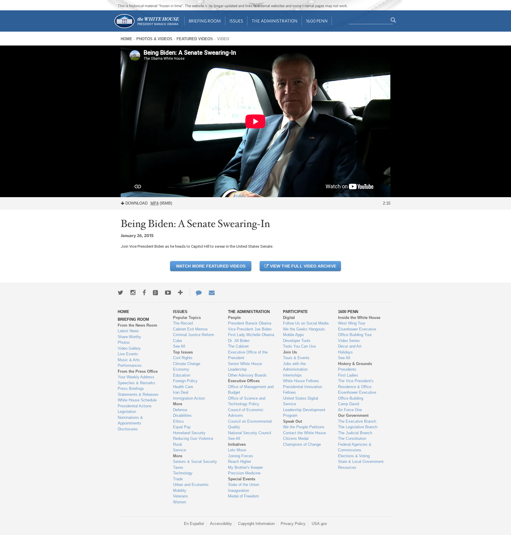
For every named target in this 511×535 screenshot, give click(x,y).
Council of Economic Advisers (245, 413)
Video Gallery (129, 348)
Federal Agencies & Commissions (354, 447)
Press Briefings (131, 388)
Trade (178, 479)
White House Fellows (301, 381)
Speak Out (292, 421)
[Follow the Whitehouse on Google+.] (155, 292)
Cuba (177, 340)
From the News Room (137, 325)
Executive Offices (244, 381)
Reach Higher (239, 461)
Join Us (290, 352)
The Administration (274, 20)
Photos (124, 342)
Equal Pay (182, 427)
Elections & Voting (354, 456)
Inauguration (238, 490)
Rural (177, 444)
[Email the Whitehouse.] (212, 292)
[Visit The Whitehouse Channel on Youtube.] (168, 292)
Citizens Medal (295, 438)
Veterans (180, 496)
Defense (180, 410)
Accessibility (221, 523)
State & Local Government (361, 461)
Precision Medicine (244, 473)
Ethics (178, 421)
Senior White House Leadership (245, 366)
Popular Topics (187, 317)
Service (179, 450)
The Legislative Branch (357, 427)
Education (181, 375)
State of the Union (243, 484)
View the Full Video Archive (302, 266)
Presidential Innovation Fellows (302, 390)
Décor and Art (349, 346)
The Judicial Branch (355, 433)
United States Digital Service (300, 401)
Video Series (349, 340)
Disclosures (128, 429)
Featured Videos (195, 39)
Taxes (178, 467)
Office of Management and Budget (251, 390)
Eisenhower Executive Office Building (357, 395)
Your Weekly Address (136, 377)
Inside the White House (359, 317)
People (234, 317)
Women (179, 502)
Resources (347, 467)
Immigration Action (189, 398)
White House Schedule (137, 400)
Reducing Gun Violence (193, 438)
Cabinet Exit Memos (190, 329)
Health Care (183, 387)
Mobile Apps (293, 335)
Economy (181, 369)
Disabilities (182, 415)
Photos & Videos (154, 39)
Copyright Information (256, 523)
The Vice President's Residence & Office (355, 384)
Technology (183, 473)
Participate (295, 311)
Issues (236, 20)
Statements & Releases (138, 394)
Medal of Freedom (243, 496)
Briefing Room (205, 20)
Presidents (347, 369)
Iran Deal (180, 392)
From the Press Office (138, 371)
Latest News (128, 331)
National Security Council (249, 433)
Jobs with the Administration (295, 366)
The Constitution (352, 438)
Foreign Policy (185, 381)
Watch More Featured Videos (210, 266)
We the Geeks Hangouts (304, 329)
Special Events (241, 479)
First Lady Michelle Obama (251, 335)
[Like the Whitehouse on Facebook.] (144, 292)
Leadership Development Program (304, 413)
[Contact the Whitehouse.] (196, 292)
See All (179, 346)
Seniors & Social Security (195, 461)
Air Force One (350, 410)
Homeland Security (189, 433)
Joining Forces (240, 456)
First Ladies (348, 375)
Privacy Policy (293, 523)
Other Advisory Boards (247, 375)
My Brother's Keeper (245, 467)
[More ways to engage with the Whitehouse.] (180, 292)
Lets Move (237, 450)
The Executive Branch (357, 421)
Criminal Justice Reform (193, 335)
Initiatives (237, 444)
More (177, 404)
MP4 (155, 203)
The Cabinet (238, 346)
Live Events (128, 354)
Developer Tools (297, 340)
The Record (183, 323)
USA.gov (319, 523)
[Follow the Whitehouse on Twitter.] (120, 292)
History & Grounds (355, 363)
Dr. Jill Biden (239, 340)
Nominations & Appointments (130, 420)
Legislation (127, 411)
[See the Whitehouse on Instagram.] (132, 292)
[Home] (146, 27)
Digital (289, 317)
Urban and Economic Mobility (191, 487)
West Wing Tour (351, 323)
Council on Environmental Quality (250, 424)
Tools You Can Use (299, 346)
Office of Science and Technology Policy (246, 401)
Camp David (348, 404)
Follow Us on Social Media (306, 323)
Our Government (353, 415)
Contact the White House (304, 433)
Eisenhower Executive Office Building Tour (357, 332)
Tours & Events (296, 358)
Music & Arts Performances (130, 363)
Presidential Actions (135, 406)
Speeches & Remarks (136, 383)
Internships (292, 375)
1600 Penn (317, 20)
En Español (194, 523)
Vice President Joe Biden (249, 329)
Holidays (345, 352)
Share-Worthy (129, 337)
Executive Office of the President (248, 355)
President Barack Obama (249, 323)
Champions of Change (302, 444)
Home (126, 39)
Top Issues (183, 352)
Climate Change (186, 363)
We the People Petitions (303, 427)
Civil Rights (183, 358)
